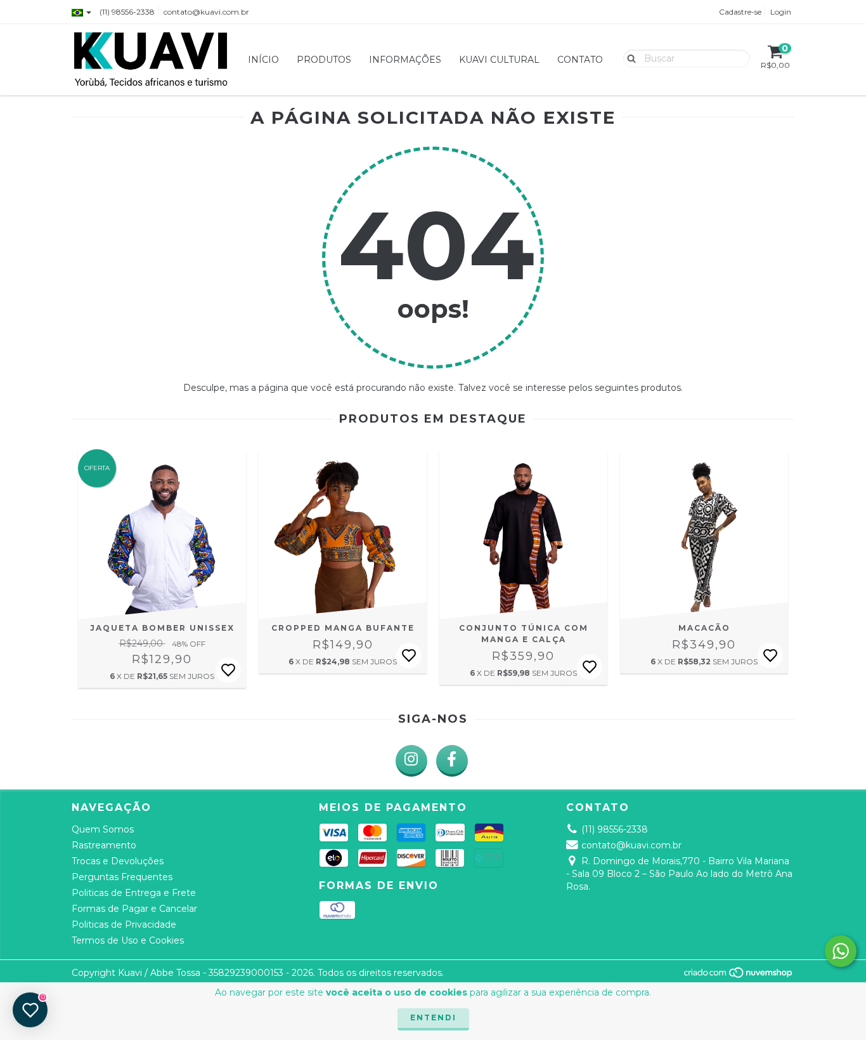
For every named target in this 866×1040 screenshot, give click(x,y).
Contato (580, 59)
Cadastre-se (740, 11)
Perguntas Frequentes (122, 877)
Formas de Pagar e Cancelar (134, 908)
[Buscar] (628, 58)
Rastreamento (104, 845)
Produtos (324, 59)
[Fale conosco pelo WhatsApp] (840, 951)
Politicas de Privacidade (124, 924)
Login (780, 11)
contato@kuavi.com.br (206, 11)
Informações (405, 59)
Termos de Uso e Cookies (128, 940)
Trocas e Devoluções (118, 861)
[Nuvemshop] (738, 975)
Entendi (433, 1017)
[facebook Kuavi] (452, 761)
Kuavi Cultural (499, 59)
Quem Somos (103, 829)
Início (263, 59)
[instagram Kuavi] (411, 761)
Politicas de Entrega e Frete (134, 892)
